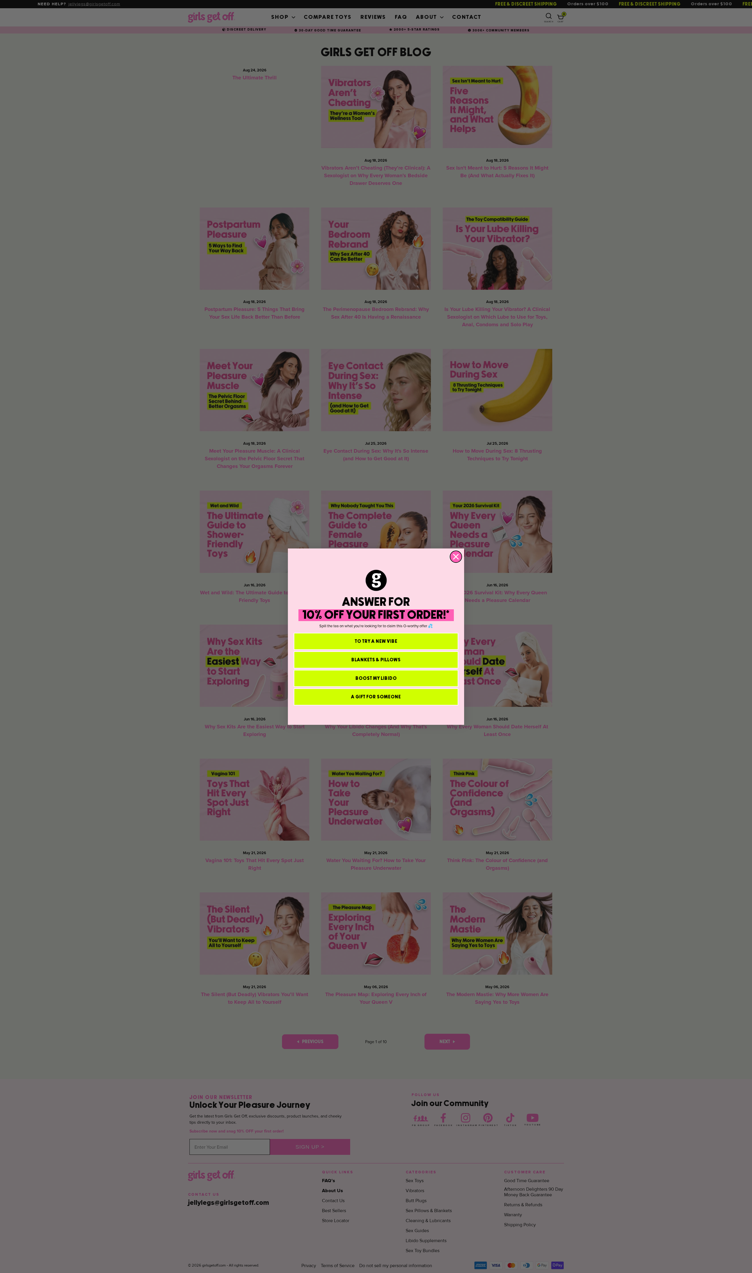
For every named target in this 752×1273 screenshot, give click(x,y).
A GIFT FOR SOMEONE (376, 697)
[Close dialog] (456, 557)
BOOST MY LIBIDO (376, 678)
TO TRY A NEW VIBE (376, 641)
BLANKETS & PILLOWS (376, 660)
